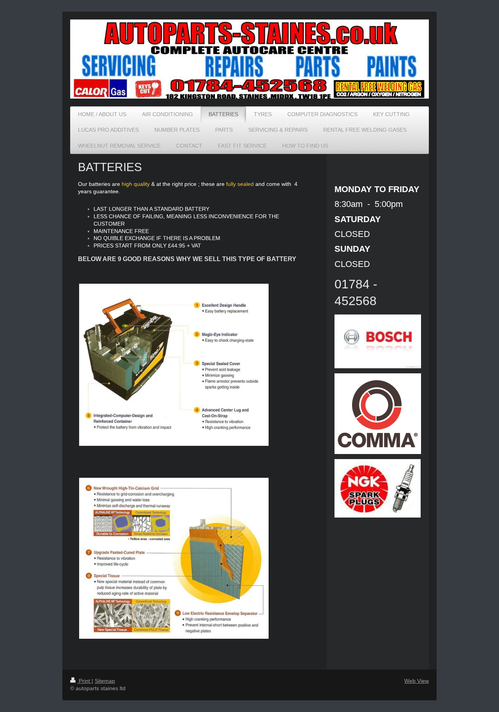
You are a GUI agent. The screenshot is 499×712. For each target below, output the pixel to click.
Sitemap (105, 681)
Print (84, 681)
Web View (416, 681)
